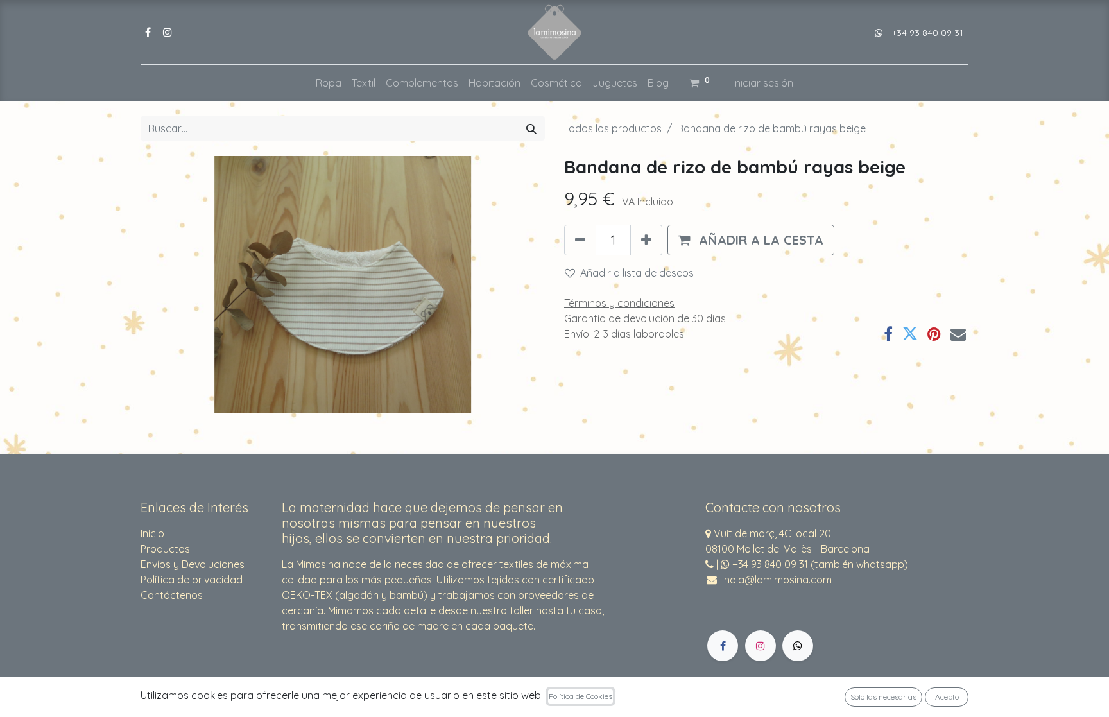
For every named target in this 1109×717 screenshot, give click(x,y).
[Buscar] (531, 128)
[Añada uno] (646, 240)
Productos (165, 548)
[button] (750, 240)
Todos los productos (613, 128)
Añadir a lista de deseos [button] (637, 272)
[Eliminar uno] (580, 240)
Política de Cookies (580, 696)
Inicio (152, 533)
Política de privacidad (192, 579)
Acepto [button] (947, 697)
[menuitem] (329, 83)
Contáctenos (172, 595)
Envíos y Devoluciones (193, 564)
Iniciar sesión (763, 82)
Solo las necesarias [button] (883, 697)
